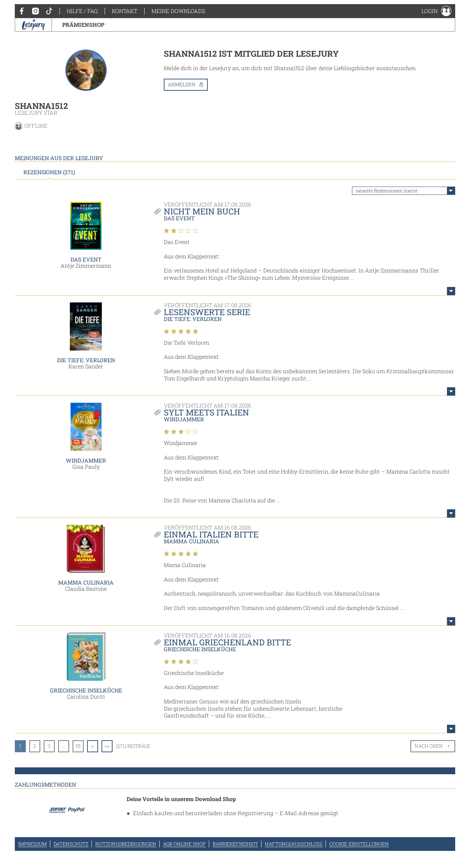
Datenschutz (71, 844)
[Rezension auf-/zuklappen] (451, 291)
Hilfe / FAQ (82, 10)
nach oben (429, 746)
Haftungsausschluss (293, 844)
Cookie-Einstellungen (359, 844)
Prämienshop (83, 24)
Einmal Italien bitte (211, 534)
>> (107, 746)
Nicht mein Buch (202, 211)
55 (78, 746)
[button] (436, 11)
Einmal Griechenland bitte (227, 642)
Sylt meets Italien (206, 412)
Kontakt (124, 10)
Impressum (32, 844)
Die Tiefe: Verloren (86, 360)
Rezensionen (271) (49, 172)
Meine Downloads (178, 10)
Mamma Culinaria (86, 582)
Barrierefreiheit (235, 844)
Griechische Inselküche (86, 690)
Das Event (86, 259)
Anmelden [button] (181, 84)
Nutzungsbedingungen (125, 844)
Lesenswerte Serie (207, 312)
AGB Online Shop (184, 844)
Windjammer (86, 460)
